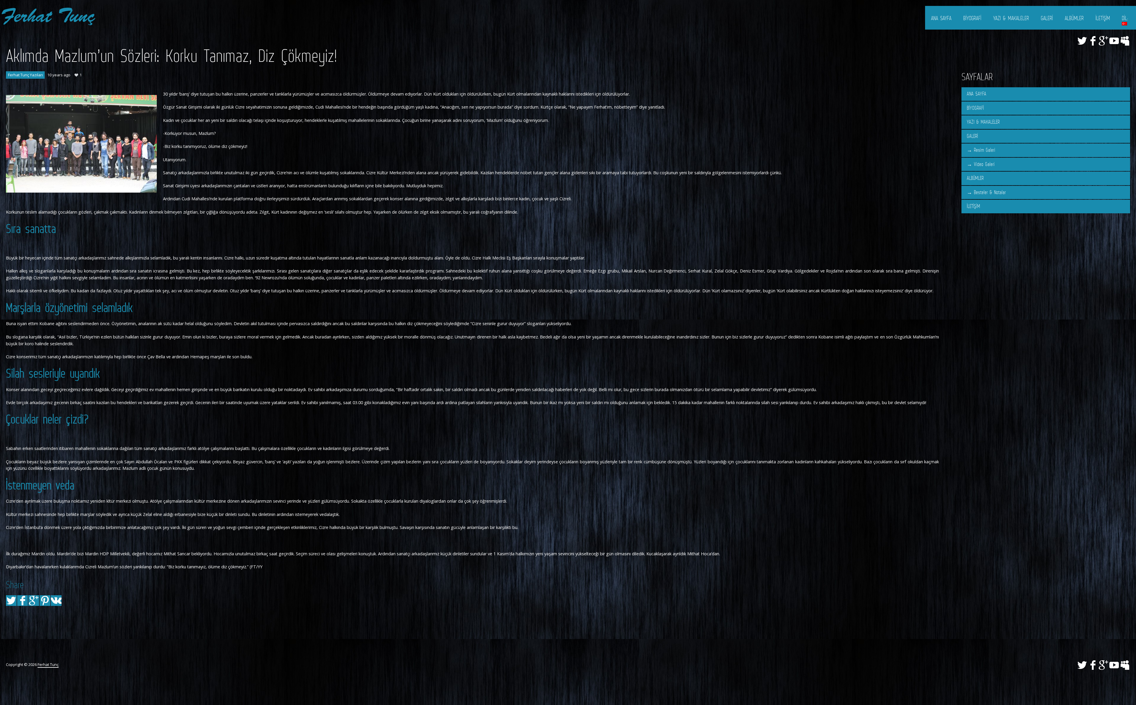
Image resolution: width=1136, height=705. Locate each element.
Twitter (1082, 41)
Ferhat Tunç (48, 664)
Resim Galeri (984, 150)
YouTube (1114, 41)
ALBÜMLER (1074, 18)
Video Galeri (984, 164)
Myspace (1124, 41)
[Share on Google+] (33, 600)
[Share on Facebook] (22, 600)
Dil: (1126, 18)
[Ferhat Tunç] (48, 16)
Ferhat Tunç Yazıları (25, 75)
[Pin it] (45, 600)
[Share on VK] (56, 600)
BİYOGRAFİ (972, 18)
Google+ (1103, 41)
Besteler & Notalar (990, 192)
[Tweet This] (11, 600)
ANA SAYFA (941, 18)
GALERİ (1047, 18)
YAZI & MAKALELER (1011, 18)
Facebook (1092, 41)
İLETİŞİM (1102, 18)
